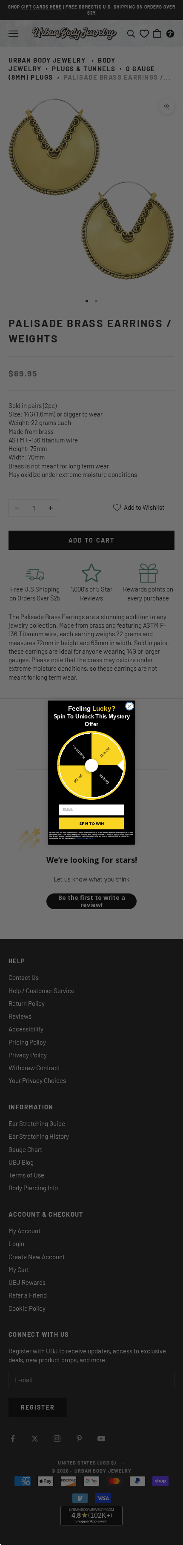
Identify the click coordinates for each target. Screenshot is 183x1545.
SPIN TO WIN (91, 823)
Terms (90, 838)
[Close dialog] (129, 706)
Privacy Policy (80, 838)
